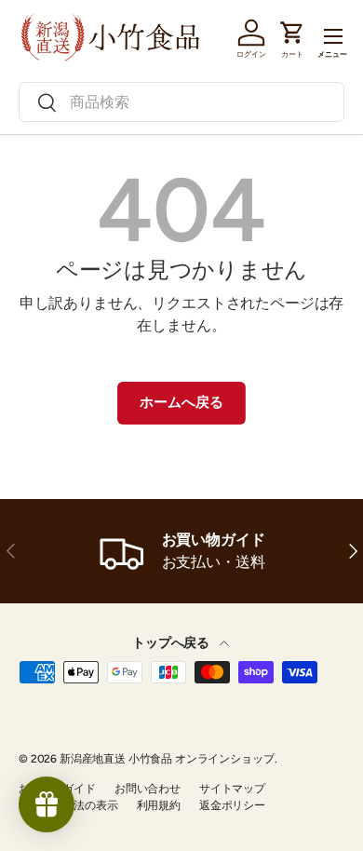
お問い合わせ (147, 788)
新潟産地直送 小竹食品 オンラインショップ (167, 758)
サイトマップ (232, 788)
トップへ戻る (172, 643)
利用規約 (159, 805)
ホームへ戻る (181, 402)
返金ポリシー (232, 805)
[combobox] (181, 102)
